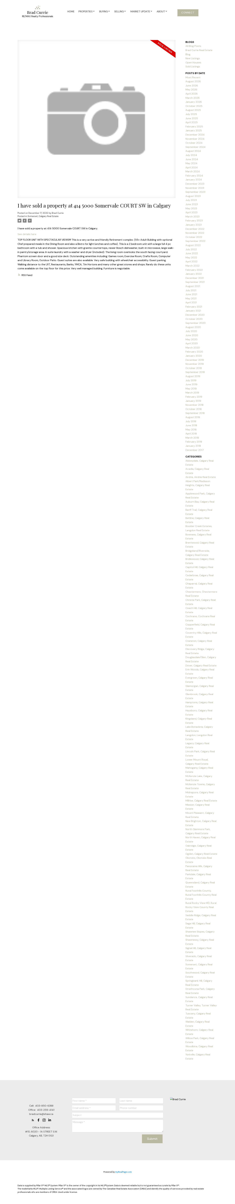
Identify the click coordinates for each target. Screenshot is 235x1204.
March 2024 (192, 171)
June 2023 (191, 204)
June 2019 (191, 384)
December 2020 (195, 314)
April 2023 (191, 212)
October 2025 (193, 106)
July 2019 (190, 380)
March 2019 (192, 392)
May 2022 (191, 257)
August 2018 (192, 417)
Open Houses (193, 62)
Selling (119, 11)
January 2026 (193, 102)
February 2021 (193, 306)
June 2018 (191, 425)
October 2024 (194, 142)
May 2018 (190, 429)
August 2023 (193, 196)
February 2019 (193, 396)
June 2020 (191, 335)
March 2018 (192, 437)
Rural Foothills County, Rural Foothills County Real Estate (200, 894)
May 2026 (191, 89)
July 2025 (191, 114)
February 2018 (193, 441)
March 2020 (192, 347)
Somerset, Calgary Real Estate (43, 216)
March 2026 (192, 98)
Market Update (140, 11)
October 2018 (193, 409)
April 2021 (191, 302)
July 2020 (191, 331)
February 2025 (194, 126)
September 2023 (195, 192)
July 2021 (190, 290)
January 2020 (193, 355)
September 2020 (195, 323)
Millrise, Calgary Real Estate (201, 800)
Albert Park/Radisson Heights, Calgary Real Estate (197, 485)
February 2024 (194, 175)
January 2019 (193, 401)
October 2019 (193, 368)
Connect (188, 12)
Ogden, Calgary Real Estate (201, 854)
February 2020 (194, 351)
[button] (187, 12)
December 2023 (194, 183)
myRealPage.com (123, 1172)
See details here (27, 234)
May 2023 (191, 208)
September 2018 (195, 413)
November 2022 (194, 233)
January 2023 (193, 224)
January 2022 (193, 274)
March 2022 (192, 265)
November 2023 (194, 188)
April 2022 (191, 261)
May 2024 (191, 163)
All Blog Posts (193, 46)
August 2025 (193, 110)
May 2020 (191, 339)
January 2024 (193, 179)
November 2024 (194, 138)
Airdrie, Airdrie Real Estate (200, 477)
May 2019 (191, 388)
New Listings (192, 58)
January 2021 (193, 310)
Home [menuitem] (70, 11)
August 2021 (192, 286)
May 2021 (190, 298)
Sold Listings (192, 66)
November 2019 (194, 364)
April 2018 (191, 433)
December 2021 (194, 278)
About (161, 11)
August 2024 (193, 151)
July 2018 (190, 421)
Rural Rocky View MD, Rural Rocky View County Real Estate (200, 907)
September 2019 (195, 372)
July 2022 (191, 249)
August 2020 (193, 327)
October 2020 (194, 319)
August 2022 (193, 245)
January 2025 (193, 130)
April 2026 (191, 93)
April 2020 (191, 343)
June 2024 (191, 159)
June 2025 (191, 118)
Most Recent (192, 77)
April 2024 (191, 167)
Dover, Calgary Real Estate (200, 665)
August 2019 (192, 376)
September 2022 (195, 241)
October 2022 (193, 237)
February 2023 (194, 220)
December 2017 (194, 450)
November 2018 (194, 405)
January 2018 (193, 446)
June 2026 (191, 85)
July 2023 (191, 200)
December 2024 (195, 134)
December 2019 (194, 360)
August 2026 (193, 81)
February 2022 (194, 270)
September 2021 (195, 282)
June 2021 (191, 294)
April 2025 (191, 122)
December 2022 (194, 229)
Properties (85, 11)
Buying (103, 11)
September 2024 (195, 147)
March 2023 (192, 216)
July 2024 (191, 155)
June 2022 (191, 253)
